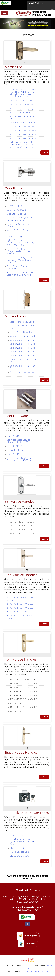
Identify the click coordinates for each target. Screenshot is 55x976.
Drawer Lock (16, 835)
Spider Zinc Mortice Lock (23, 126)
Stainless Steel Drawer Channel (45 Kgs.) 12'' (18, 441)
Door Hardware (16, 416)
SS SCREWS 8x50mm (18, 210)
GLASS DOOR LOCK (20, 848)
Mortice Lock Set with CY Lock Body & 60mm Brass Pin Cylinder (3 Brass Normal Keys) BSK (23, 93)
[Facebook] (27, 926)
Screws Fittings (15, 236)
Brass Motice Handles (21, 752)
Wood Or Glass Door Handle (17, 231)
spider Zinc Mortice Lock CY (23, 360)
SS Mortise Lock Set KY (21, 104)
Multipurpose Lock (20, 852)
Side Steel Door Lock (18, 214)
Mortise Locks (15, 316)
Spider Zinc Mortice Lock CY (23, 367)
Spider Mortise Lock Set (22, 336)
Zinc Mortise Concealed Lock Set (22, 327)
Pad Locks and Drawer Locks (27, 813)
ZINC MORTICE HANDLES (20, 604)
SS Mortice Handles (19, 502)
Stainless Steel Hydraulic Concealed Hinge (19, 218)
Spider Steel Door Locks (22, 122)
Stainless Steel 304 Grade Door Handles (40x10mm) (20, 459)
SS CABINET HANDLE (18, 450)
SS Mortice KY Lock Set (22, 100)
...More (45, 152)
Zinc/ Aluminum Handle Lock (19, 617)
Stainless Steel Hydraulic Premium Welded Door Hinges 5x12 (19, 260)
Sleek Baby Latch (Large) (22, 108)
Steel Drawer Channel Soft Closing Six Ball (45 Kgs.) (20, 273)
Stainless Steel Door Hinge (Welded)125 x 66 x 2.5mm (19, 251)
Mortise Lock (14, 67)
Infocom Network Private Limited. (38, 971)
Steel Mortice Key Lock (22, 322)
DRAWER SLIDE (15, 206)
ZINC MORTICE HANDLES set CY (20, 598)
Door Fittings (15, 188)
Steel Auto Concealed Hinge (18, 225)
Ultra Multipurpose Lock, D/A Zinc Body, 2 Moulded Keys (23, 841)
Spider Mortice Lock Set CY (22, 117)
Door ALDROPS (15, 436)
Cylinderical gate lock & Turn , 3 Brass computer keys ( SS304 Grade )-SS (22, 144)
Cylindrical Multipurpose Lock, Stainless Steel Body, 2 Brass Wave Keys (20, 242)
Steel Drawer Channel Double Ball (18, 267)
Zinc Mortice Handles (21, 575)
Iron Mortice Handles (20, 659)
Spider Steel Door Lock (22, 112)
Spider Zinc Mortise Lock (23, 130)
